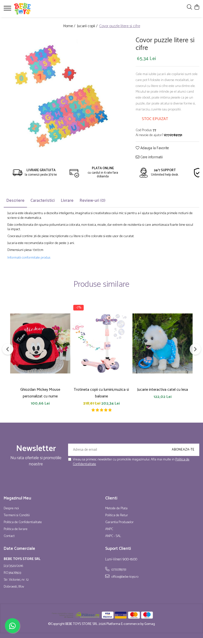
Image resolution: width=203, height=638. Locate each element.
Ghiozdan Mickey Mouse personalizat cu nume (40, 393)
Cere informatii (151, 157)
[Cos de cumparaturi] (196, 7)
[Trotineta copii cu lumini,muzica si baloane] (101, 343)
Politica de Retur (116, 515)
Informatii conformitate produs (28, 258)
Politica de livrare (15, 529)
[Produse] (8, 9)
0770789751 (118, 569)
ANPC (109, 529)
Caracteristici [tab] (42, 200)
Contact (9, 536)
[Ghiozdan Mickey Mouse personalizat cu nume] (40, 343)
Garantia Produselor (119, 522)
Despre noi (11, 508)
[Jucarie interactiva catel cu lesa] (162, 343)
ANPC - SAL (113, 536)
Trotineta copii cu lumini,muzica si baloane (101, 393)
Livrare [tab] (67, 200)
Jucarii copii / (88, 26)
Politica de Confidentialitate (23, 522)
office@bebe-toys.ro (124, 576)
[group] (63, 93)
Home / (69, 26)
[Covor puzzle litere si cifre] (62, 93)
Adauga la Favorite (154, 148)
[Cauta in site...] (189, 7)
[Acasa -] (33, 8)
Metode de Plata (116, 508)
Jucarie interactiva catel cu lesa (162, 389)
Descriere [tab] (15, 200)
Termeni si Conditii (17, 515)
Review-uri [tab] (92, 200)
